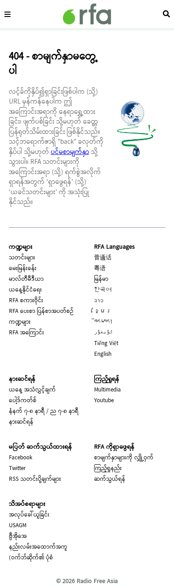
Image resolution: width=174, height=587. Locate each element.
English (103, 354)
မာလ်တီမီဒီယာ (26, 279)
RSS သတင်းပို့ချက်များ (35, 479)
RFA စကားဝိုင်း (26, 301)
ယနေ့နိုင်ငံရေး (25, 290)
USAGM (17, 526)
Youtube (104, 401)
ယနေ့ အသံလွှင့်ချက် (32, 390)
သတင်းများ (22, 258)
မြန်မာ (101, 279)
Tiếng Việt (106, 344)
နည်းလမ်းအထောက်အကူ (38, 547)
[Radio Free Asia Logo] (87, 14)
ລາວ (99, 301)
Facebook (20, 458)
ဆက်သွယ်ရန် (109, 479)
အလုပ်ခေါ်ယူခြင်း (29, 515)
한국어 (103, 290)
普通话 (103, 258)
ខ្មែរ (103, 311)
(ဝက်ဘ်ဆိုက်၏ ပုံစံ (31, 558)
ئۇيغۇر (103, 333)
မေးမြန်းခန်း (23, 269)
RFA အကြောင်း (26, 333)
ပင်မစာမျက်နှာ (70, 152)
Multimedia (107, 390)
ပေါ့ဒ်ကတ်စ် (23, 401)
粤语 (100, 269)
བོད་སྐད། (103, 322)
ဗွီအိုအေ (18, 536)
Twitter (17, 469)
